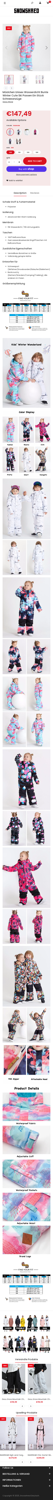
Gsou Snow (8, 102)
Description (20, 192)
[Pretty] (10, 141)
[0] (48, 3)
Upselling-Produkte (26, 1412)
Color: (13, 125)
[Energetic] (18, 141)
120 (28, 152)
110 (19, 152)
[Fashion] (10, 132)
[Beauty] (18, 132)
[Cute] (35, 132)
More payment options (26, 174)
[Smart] (27, 132)
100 (10, 152)
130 (37, 152)
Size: (10, 148)
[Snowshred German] (26, 11)
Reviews (34, 192)
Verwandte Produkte (26, 1359)
